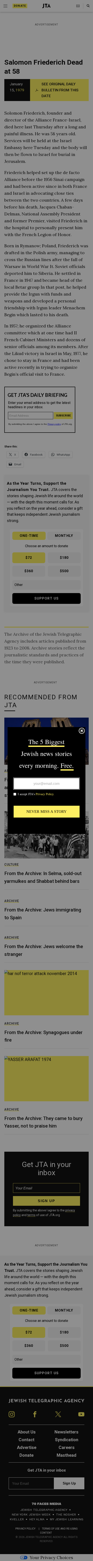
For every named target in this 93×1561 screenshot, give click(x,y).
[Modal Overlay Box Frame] (46, 780)
